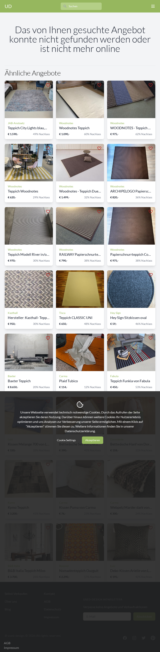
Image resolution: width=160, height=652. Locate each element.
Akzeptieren (92, 440)
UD (8, 6)
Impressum (11, 647)
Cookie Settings (66, 440)
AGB (7, 643)
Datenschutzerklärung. (80, 431)
